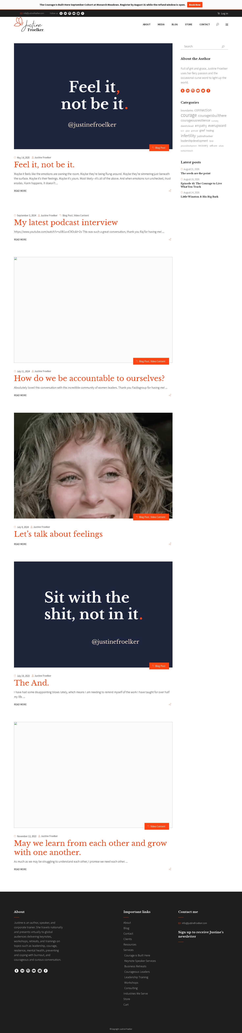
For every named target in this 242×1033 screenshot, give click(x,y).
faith (182, 131)
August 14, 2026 (191, 192)
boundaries (187, 110)
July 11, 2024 (23, 371)
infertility (188, 135)
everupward (217, 125)
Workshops (131, 982)
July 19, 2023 (23, 675)
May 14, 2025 (23, 157)
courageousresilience (195, 120)
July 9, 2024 (22, 527)
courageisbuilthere (212, 115)
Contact (128, 933)
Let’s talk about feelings (58, 534)
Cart (126, 1004)
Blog (126, 928)
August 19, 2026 (191, 179)
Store (126, 999)
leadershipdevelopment (194, 141)
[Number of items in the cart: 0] (218, 13)
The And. (31, 683)
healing (210, 130)
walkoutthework (187, 151)
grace (188, 131)
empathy (201, 126)
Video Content (81, 215)
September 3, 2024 (26, 215)
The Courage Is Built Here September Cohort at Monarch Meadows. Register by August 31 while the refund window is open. (120, 4)
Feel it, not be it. (44, 164)
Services (128, 950)
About (127, 922)
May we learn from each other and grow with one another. (90, 848)
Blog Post (160, 147)
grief (202, 130)
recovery (203, 145)
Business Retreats (135, 966)
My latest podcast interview (66, 222)
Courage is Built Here (137, 955)
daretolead (187, 126)
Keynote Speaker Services (140, 961)
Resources (129, 944)
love (211, 140)
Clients (127, 939)
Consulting (131, 988)
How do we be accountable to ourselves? (89, 378)
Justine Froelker (42, 157)
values (221, 146)
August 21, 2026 (191, 169)
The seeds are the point (195, 173)
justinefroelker (205, 136)
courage (189, 115)
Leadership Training (136, 977)
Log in (224, 13)
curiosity (215, 121)
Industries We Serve (135, 993)
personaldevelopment (189, 146)
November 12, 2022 (26, 836)
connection (203, 110)
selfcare (213, 145)
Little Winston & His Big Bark (199, 196)
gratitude (194, 131)
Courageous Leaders (137, 972)
